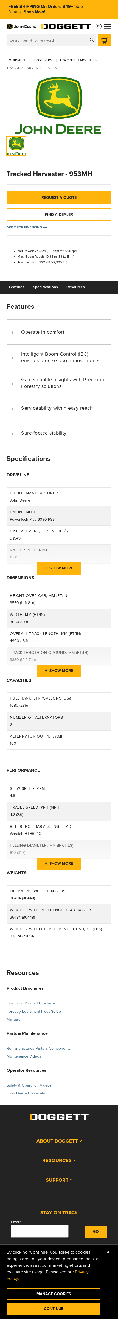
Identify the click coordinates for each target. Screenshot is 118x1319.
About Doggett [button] (57, 1141)
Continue (53, 1308)
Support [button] (57, 1180)
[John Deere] (21, 26)
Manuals (14, 1019)
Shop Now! (34, 12)
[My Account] (99, 26)
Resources (75, 287)
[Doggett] (66, 26)
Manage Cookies (53, 1294)
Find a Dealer (59, 214)
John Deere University (26, 1093)
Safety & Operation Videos (29, 1085)
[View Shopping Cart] (104, 40)
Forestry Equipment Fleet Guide (34, 1011)
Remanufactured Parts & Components (39, 1048)
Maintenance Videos (24, 1056)
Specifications (45, 287)
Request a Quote (59, 197)
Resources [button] (57, 1160)
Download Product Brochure (31, 1003)
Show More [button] (61, 568)
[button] (59, 332)
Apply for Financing (24, 227)
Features (16, 287)
